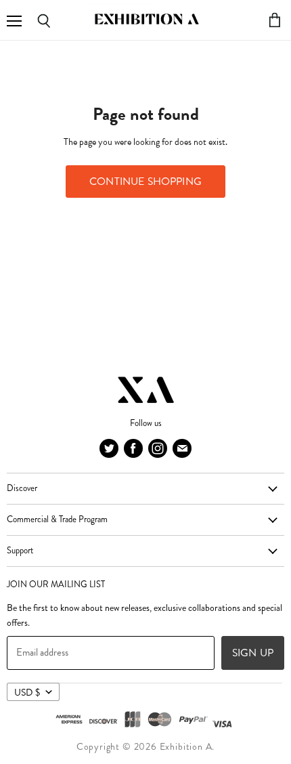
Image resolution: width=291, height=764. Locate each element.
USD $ (27, 692)
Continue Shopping (145, 181)
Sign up (252, 652)
